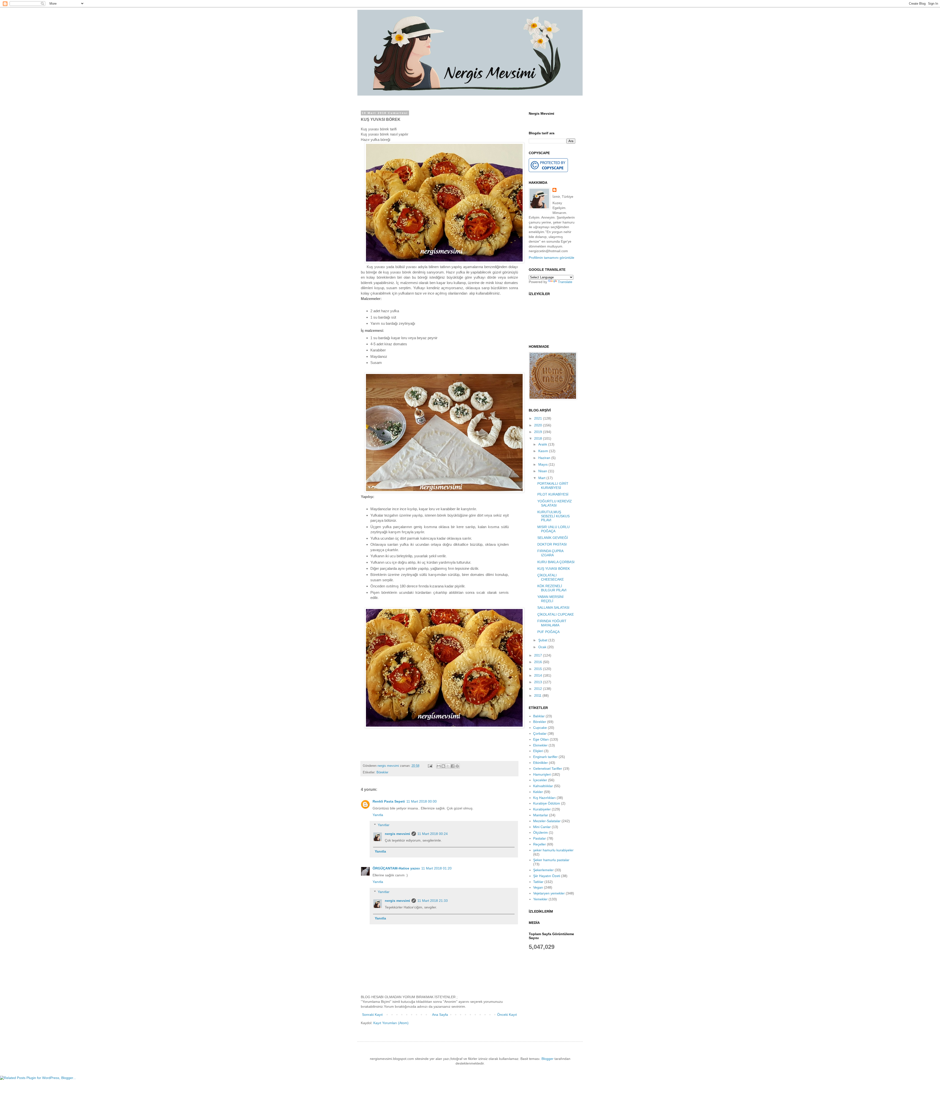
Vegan (538, 887)
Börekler (382, 772)
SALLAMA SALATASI (553, 607)
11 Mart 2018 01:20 (436, 868)
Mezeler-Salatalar (547, 821)
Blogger (547, 1059)
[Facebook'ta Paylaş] (452, 766)
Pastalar (539, 838)
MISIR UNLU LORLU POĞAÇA (553, 529)
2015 (538, 669)
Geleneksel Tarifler (547, 768)
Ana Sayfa (440, 1015)
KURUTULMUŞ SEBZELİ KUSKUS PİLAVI (553, 516)
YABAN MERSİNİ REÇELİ (550, 599)
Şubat (543, 640)
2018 (538, 438)
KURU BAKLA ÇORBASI (556, 562)
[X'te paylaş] (448, 766)
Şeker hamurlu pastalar (551, 860)
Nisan (543, 471)
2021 (538, 418)
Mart (542, 478)
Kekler (538, 792)
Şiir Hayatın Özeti (546, 876)
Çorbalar (540, 733)
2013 (538, 682)
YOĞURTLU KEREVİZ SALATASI (554, 503)
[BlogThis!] (443, 766)
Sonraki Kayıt (372, 1015)
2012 (538, 689)
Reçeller (539, 844)
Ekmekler (540, 745)
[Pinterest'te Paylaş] (457, 766)
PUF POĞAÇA (548, 632)
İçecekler (540, 780)
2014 (538, 675)
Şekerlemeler (543, 870)
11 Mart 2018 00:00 (421, 801)
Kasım (543, 451)
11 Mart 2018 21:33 (432, 901)
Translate (565, 282)
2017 (538, 655)
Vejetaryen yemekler (549, 893)
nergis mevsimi (388, 766)
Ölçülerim (540, 832)
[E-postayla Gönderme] (429, 766)
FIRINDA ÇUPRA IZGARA (550, 553)
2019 (538, 432)
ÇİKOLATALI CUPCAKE (555, 614)
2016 (538, 662)
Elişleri (538, 751)
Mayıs (543, 464)
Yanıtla (378, 815)
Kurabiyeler (542, 809)
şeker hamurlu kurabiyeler (553, 850)
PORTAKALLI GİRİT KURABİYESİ (552, 486)
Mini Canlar (542, 827)
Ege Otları (541, 739)
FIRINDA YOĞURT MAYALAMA (551, 623)
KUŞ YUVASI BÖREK (553, 569)
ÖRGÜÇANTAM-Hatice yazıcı (396, 868)
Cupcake (540, 728)
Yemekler (540, 899)
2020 (538, 425)
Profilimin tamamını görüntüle (551, 258)
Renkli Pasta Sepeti (389, 801)
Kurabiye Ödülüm (546, 803)
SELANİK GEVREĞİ (552, 538)
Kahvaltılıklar (543, 786)
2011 (538, 695)
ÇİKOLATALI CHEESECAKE (550, 577)
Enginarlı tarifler (545, 757)
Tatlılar (538, 882)
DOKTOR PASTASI (552, 544)
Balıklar (539, 716)
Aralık (543, 444)
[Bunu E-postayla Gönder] (438, 766)
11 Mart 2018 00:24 (432, 834)
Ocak (542, 647)
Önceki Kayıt (507, 1015)
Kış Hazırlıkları (544, 798)
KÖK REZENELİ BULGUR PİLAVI (551, 588)
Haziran (544, 458)
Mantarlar (540, 815)
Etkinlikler (540, 763)
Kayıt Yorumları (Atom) (391, 1023)
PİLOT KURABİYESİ (552, 494)
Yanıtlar (383, 825)
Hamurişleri (542, 774)
